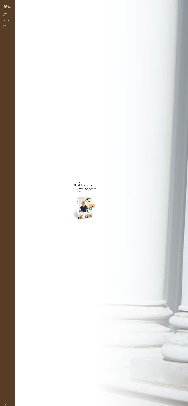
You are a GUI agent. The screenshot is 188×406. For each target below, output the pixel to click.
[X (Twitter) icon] (6, 404)
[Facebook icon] (5, 404)
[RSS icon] (9, 404)
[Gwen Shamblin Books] (7, 6)
